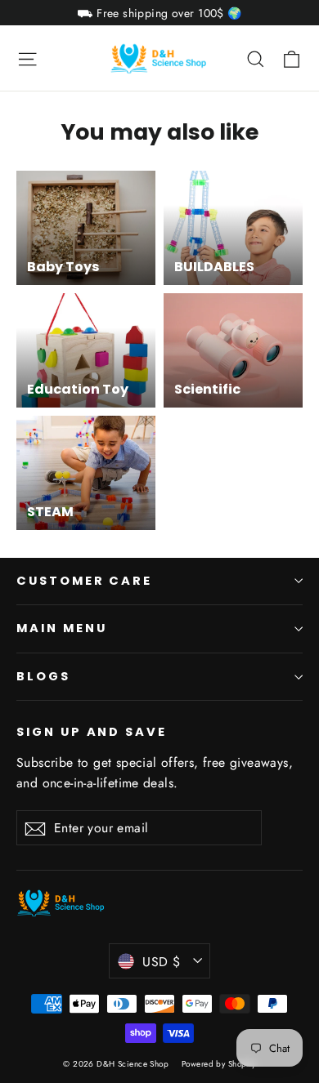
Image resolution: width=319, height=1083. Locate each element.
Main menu (61, 628)
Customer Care (84, 581)
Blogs (43, 676)
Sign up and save (91, 732)
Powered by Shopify (219, 1064)
